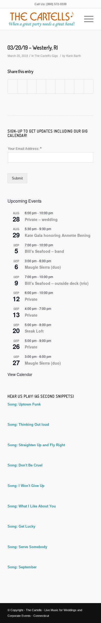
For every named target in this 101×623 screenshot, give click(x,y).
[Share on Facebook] (12, 86)
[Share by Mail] (88, 86)
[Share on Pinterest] (41, 86)
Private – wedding (41, 219)
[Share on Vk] (69, 86)
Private (31, 299)
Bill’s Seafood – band (44, 251)
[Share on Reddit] (78, 86)
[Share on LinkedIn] (50, 86)
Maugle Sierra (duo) (43, 267)
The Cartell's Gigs (46, 55)
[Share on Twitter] (22, 86)
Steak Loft (34, 331)
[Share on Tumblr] (60, 86)
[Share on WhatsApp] (31, 86)
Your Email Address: (24, 149)
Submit (17, 178)
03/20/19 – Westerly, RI (33, 47)
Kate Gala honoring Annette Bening (57, 235)
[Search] (73, 19)
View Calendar (20, 374)
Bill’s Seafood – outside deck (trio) (57, 283)
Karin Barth (73, 55)
